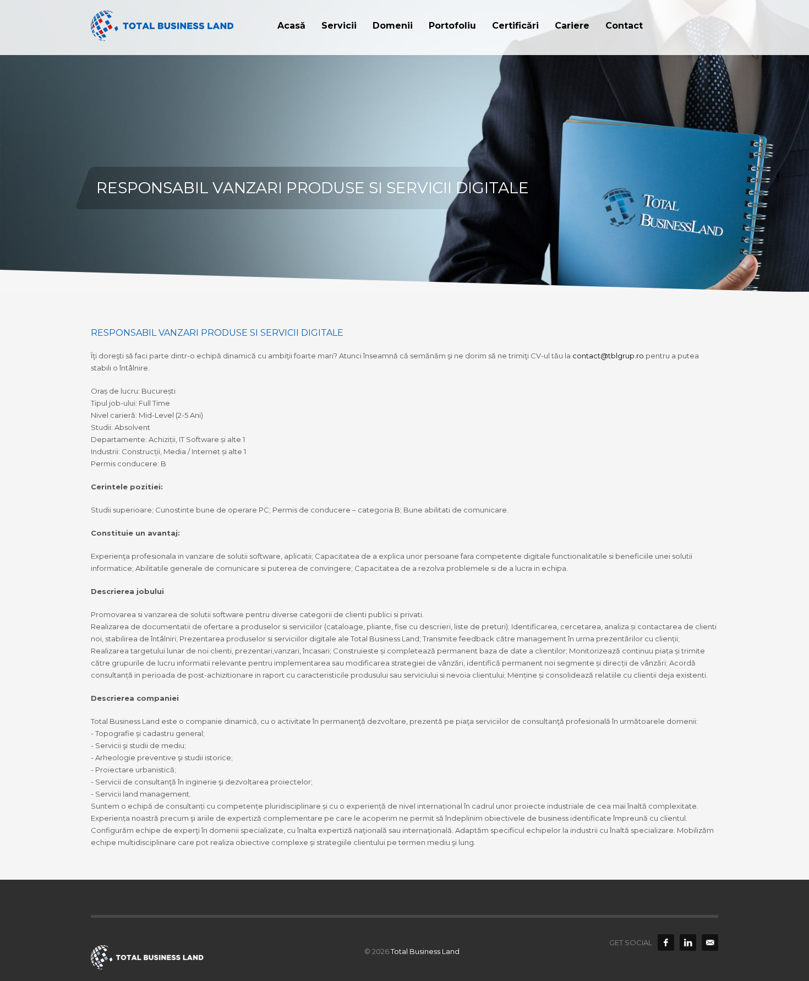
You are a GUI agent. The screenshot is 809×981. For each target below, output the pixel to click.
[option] (404, 146)
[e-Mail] (710, 942)
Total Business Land (425, 951)
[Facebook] (666, 942)
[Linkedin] (688, 942)
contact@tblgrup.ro (608, 355)
